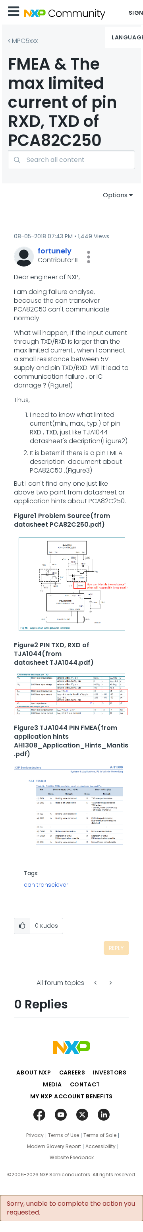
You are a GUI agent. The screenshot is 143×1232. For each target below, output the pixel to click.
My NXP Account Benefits (71, 1096)
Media (52, 1084)
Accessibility (100, 1146)
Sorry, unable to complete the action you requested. (71, 1208)
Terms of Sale (99, 1135)
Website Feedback (72, 1157)
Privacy (35, 1135)
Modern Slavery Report (54, 1146)
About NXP (33, 1072)
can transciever (46, 885)
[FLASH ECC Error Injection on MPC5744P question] (96, 983)
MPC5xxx (25, 40)
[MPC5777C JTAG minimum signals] (110, 983)
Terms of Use (63, 1135)
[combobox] (71, 159)
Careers (72, 1072)
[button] (89, 257)
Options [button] (115, 195)
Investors (109, 1072)
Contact (85, 1084)
